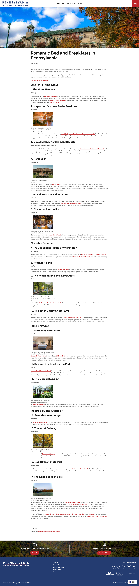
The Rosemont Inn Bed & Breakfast (50, 303)
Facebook (48, 514)
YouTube (81, 514)
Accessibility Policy (58, 567)
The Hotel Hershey (50, 96)
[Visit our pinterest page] (129, 567)
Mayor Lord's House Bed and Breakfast (81, 134)
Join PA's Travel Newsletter (39, 81)
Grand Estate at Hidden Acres (70, 203)
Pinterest (58, 514)
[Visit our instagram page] (119, 567)
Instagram (66, 514)
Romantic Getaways (44, 531)
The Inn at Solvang (48, 454)
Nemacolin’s (56, 184)
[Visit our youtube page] (134, 567)
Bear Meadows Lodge (40, 422)
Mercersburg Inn (38, 405)
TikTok (90, 514)
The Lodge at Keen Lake (72, 502)
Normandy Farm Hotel (38, 356)
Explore (60, 4)
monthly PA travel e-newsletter (97, 516)
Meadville (64, 134)
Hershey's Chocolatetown (57, 100)
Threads (74, 514)
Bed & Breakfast (55, 531)
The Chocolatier (54, 102)
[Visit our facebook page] (114, 567)
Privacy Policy (57, 570)
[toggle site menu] (135, 3)
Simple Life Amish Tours (81, 257)
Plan (80, 4)
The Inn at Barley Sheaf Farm (72, 318)
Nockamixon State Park (79, 469)
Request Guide (104, 553)
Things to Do (71, 4)
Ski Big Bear (84, 504)
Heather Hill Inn (63, 270)
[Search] (128, 4)
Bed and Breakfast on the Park (40, 371)
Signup (34, 553)
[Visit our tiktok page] (124, 567)
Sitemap (55, 572)
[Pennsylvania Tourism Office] (15, 3)
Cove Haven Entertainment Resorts (91, 149)
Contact (55, 563)
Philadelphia (60, 356)
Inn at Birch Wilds (54, 235)
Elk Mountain (73, 504)
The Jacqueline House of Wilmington (93, 255)
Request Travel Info (58, 565)
